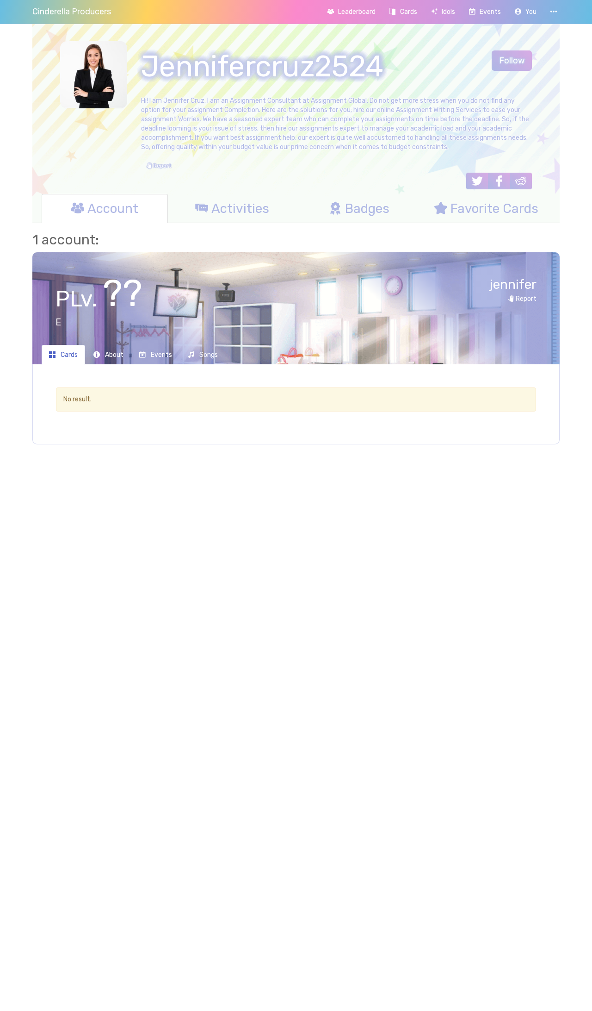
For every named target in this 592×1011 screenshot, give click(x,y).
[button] (525, 12)
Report (161, 165)
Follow (511, 61)
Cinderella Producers (71, 11)
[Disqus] (296, 602)
